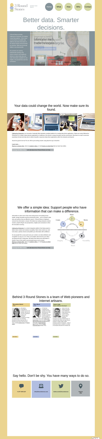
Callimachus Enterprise (18, 133)
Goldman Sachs (21, 322)
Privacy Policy (76, 62)
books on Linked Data (47, 146)
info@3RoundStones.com (56, 62)
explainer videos (33, 146)
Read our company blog (18, 146)
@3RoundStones (67, 62)
